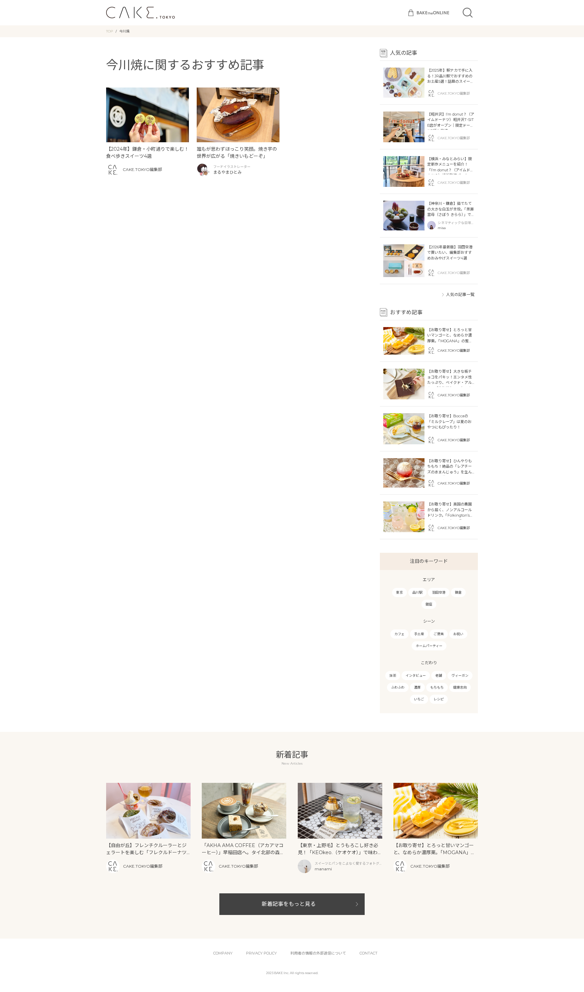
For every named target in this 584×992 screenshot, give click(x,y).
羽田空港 (438, 592)
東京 (399, 592)
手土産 (419, 634)
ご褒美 (439, 634)
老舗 (438, 675)
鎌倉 (458, 592)
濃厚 (417, 687)
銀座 (428, 604)
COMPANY (223, 953)
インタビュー (416, 675)
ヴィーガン (460, 675)
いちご (419, 699)
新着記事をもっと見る (289, 904)
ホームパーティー (429, 646)
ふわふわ (398, 687)
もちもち (437, 687)
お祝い (458, 634)
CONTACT (369, 953)
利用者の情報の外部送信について (318, 953)
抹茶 (392, 675)
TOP (109, 31)
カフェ (399, 634)
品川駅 (417, 592)
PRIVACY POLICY (261, 953)
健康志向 (460, 687)
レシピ (439, 699)
